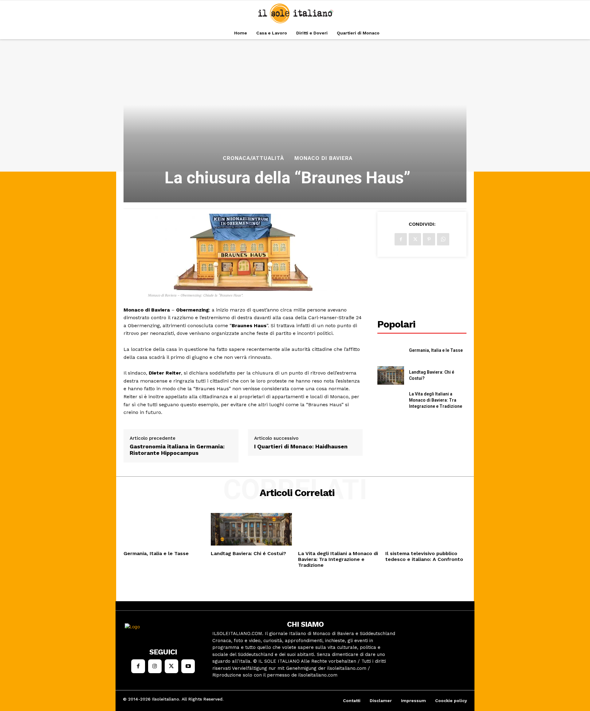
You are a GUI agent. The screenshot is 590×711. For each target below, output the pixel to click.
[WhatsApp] (443, 239)
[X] (415, 239)
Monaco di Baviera (323, 158)
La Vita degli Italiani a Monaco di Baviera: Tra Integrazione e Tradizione (435, 399)
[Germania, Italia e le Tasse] (390, 350)
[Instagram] (155, 666)
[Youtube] (188, 666)
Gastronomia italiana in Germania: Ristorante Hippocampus (177, 449)
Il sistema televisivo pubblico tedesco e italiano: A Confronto (424, 556)
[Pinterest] (429, 239)
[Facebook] (401, 239)
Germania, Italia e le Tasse (436, 350)
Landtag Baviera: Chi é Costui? (248, 553)
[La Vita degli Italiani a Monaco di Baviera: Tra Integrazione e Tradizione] (390, 400)
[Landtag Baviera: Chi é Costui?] (390, 375)
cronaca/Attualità (253, 158)
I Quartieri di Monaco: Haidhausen (301, 446)
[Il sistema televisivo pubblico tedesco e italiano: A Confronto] (425, 529)
